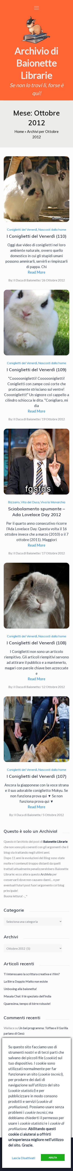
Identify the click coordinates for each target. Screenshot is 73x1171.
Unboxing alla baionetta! (20, 989)
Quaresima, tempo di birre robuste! (27, 1003)
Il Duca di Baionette (26, 280)
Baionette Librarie (55, 841)
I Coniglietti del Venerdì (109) (37, 369)
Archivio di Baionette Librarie (36, 63)
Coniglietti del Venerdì (22, 229)
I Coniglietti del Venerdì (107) (37, 776)
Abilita (53, 1157)
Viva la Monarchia (52, 502)
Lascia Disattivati (23, 1158)
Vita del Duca (30, 502)
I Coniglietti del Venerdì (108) (37, 643)
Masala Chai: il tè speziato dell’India (27, 996)
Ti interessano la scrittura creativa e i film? (32, 974)
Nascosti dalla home (52, 229)
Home (19, 131)
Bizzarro (14, 502)
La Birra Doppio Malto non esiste (26, 981)
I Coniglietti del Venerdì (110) (37, 236)
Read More (36, 272)
